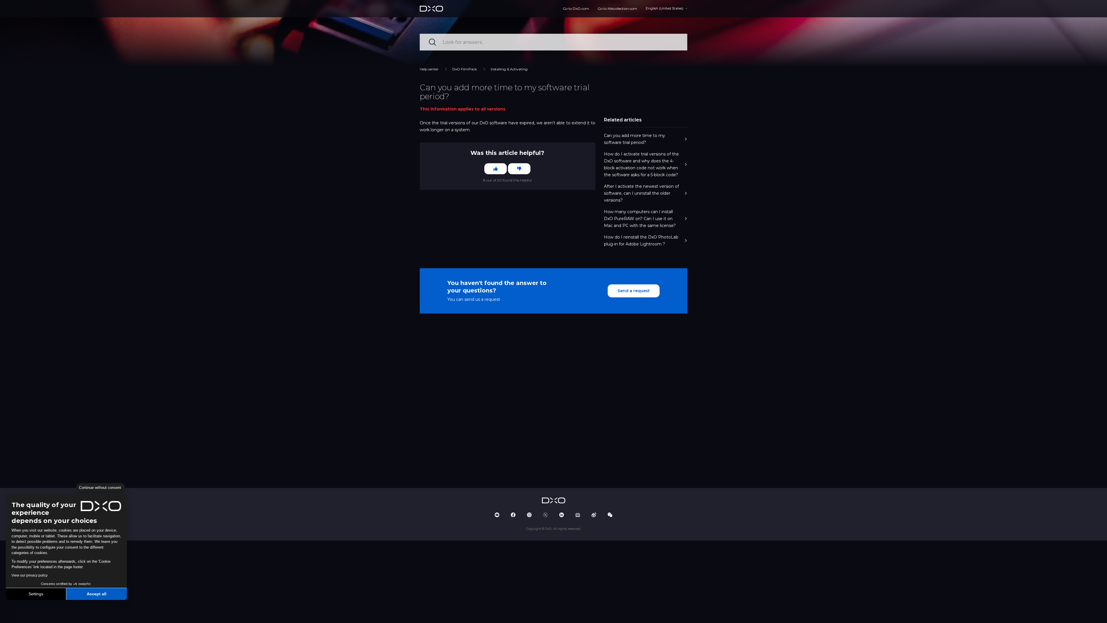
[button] (8, 616)
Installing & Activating (509, 69)
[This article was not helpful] (519, 168)
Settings (36, 594)
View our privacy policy (30, 575)
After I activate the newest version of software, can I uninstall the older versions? (641, 193)
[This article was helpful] (495, 168)
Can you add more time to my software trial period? (634, 139)
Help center (429, 69)
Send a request (633, 290)
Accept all (96, 594)
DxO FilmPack (464, 69)
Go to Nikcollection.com (617, 8)
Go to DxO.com (576, 8)
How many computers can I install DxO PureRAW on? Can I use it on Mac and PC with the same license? (640, 218)
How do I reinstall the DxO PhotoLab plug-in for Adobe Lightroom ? (641, 240)
